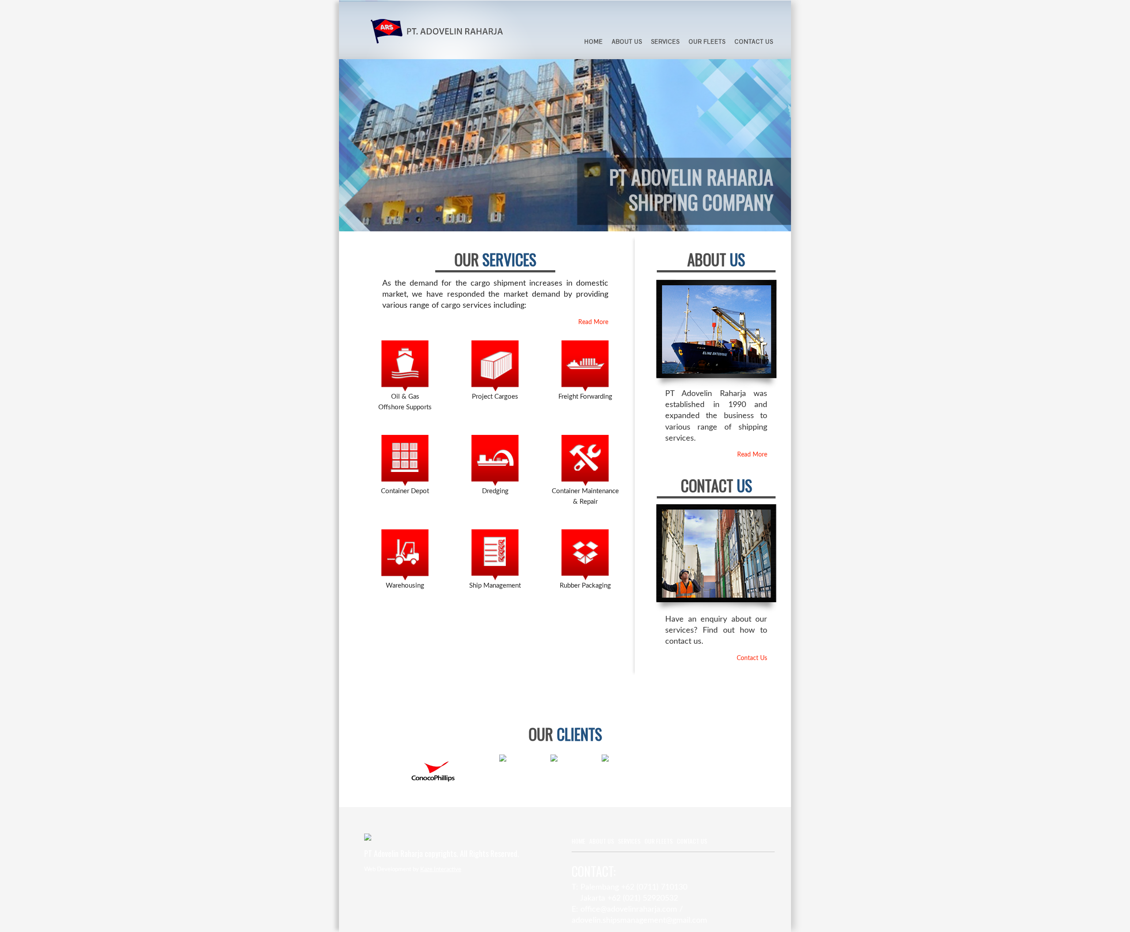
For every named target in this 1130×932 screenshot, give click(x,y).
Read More (593, 322)
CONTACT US (753, 41)
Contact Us (752, 658)
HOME (593, 41)
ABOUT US (627, 41)
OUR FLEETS (707, 41)
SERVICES (665, 41)
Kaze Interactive (440, 869)
